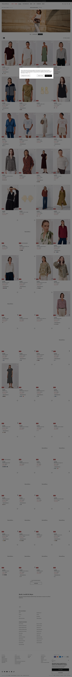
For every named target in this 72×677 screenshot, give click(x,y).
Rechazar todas (40, 75)
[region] (36, 73)
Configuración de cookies (25, 75)
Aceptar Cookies (48, 75)
